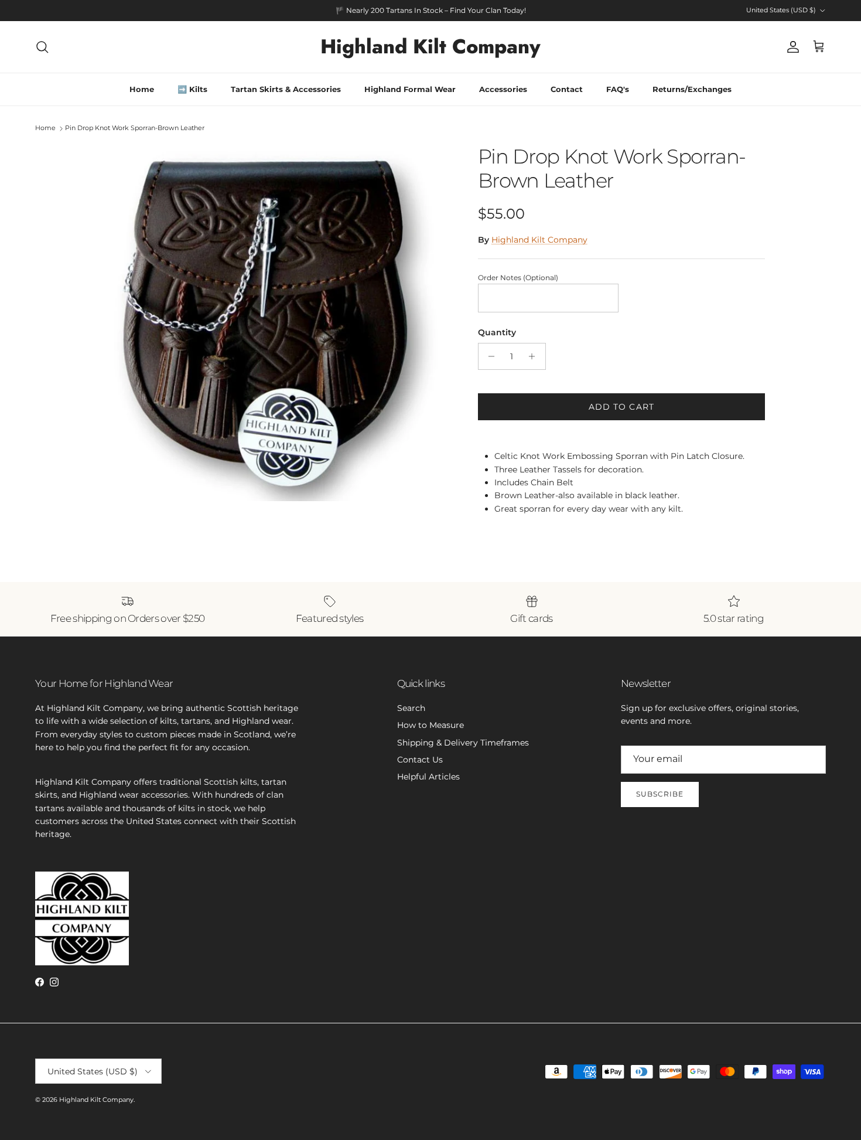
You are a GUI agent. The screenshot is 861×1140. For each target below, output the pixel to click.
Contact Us (420, 759)
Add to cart (621, 406)
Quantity (497, 332)
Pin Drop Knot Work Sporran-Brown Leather (134, 128)
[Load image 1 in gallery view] (274, 323)
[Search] (42, 47)
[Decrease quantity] (489, 356)
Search (411, 708)
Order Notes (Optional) (518, 277)
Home (141, 89)
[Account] (790, 47)
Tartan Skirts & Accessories (286, 89)
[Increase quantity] (535, 356)
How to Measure (430, 725)
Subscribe (660, 794)
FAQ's (617, 89)
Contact (567, 89)
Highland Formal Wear (410, 89)
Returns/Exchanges (692, 89)
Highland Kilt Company (539, 239)
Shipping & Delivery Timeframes (463, 742)
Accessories (503, 89)
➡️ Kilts (192, 89)
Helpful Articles (428, 776)
